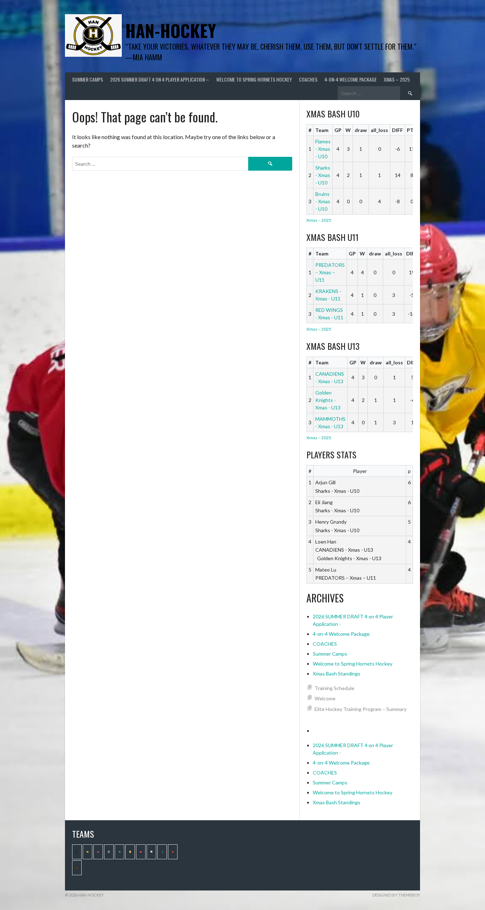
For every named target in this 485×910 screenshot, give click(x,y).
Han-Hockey (170, 30)
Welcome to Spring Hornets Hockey (254, 79)
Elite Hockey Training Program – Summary (361, 709)
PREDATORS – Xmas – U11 (330, 272)
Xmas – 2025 (397, 79)
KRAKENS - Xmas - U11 (328, 295)
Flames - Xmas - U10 (323, 148)
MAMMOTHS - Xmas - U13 (330, 422)
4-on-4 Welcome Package (351, 79)
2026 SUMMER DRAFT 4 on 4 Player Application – (159, 79)
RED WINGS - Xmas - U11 (329, 313)
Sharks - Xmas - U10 (322, 175)
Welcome (325, 698)
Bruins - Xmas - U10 (322, 201)
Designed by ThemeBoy (396, 895)
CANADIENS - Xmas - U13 (329, 377)
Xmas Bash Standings (336, 674)
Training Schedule (334, 688)
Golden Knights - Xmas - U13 (327, 400)
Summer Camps (87, 79)
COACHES (308, 79)
